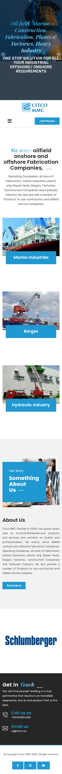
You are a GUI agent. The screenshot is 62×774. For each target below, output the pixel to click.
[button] (3, 54)
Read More (14, 585)
